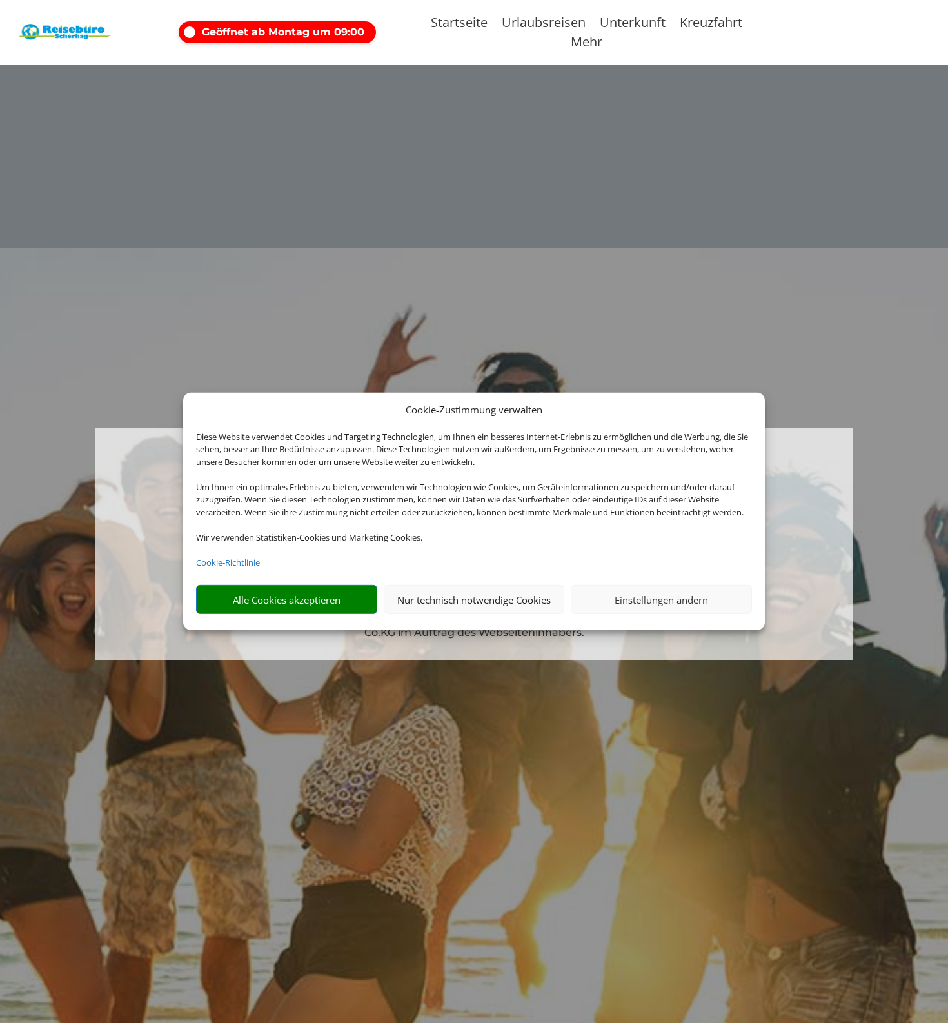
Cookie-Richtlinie (228, 562)
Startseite (459, 24)
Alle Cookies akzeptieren (287, 599)
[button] (291, 32)
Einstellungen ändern (661, 599)
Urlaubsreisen (544, 24)
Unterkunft (633, 24)
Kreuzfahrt (711, 24)
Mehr (586, 43)
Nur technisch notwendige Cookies (474, 599)
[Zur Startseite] (65, 32)
